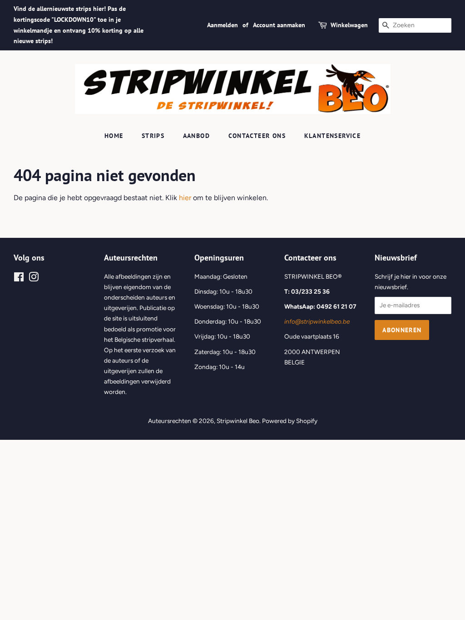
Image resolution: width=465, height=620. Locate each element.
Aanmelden (222, 25)
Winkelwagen (349, 25)
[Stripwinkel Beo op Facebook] (19, 278)
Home (114, 136)
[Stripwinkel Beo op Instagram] (34, 278)
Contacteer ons (257, 136)
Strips (153, 136)
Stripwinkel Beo (238, 420)
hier (185, 197)
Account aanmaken (279, 25)
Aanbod (196, 136)
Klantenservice (332, 136)
